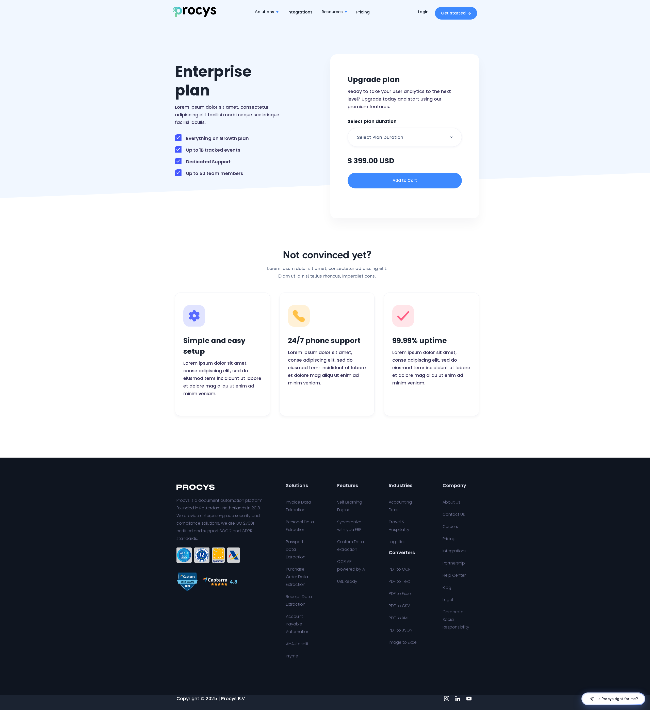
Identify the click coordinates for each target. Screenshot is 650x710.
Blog (447, 587)
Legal (448, 600)
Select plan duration (372, 121)
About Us (451, 502)
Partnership (454, 563)
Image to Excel (403, 642)
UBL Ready (347, 581)
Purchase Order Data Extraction (297, 576)
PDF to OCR (400, 569)
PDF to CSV (399, 606)
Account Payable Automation (298, 624)
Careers (450, 526)
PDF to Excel (400, 593)
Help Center (454, 575)
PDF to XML (399, 618)
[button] (266, 12)
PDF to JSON (400, 630)
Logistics (397, 542)
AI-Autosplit (297, 644)
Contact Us (454, 514)
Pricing (363, 12)
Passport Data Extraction (295, 549)
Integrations (299, 12)
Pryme (292, 656)
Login (423, 12)
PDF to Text (399, 581)
